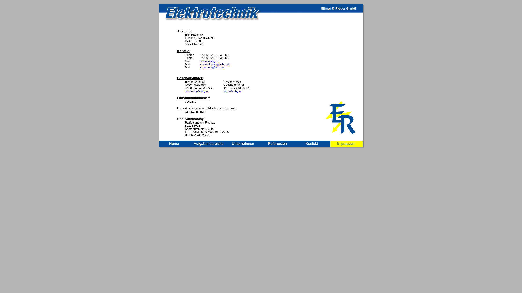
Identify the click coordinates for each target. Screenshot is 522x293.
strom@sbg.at (209, 61)
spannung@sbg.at (212, 67)
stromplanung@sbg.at (214, 64)
